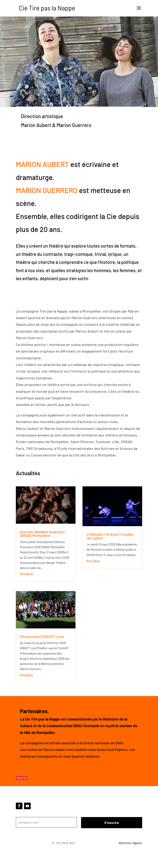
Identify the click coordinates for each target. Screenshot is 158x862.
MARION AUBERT (42, 164)
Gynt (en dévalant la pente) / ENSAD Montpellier (43, 533)
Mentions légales (130, 843)
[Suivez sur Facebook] (19, 806)
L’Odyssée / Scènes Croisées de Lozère (110, 536)
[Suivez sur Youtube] (27, 806)
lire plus (26, 574)
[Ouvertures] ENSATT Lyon (42, 636)
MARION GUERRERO (47, 190)
